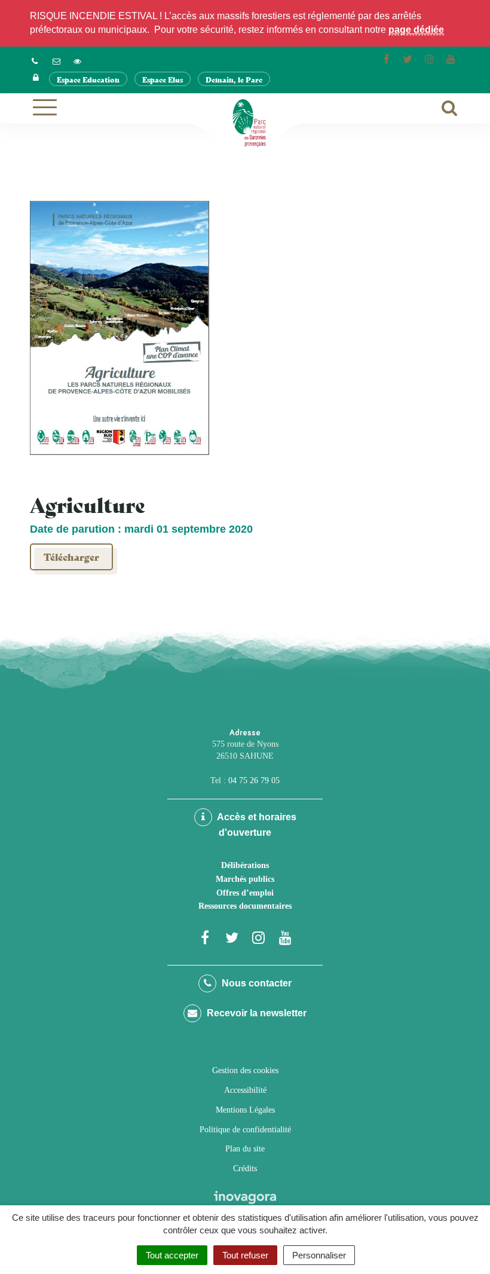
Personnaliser (319, 1255)
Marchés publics (245, 879)
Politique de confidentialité (245, 1129)
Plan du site (245, 1148)
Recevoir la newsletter (255, 1013)
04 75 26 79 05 (254, 780)
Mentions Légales (245, 1109)
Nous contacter (255, 983)
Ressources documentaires (245, 906)
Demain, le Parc (234, 79)
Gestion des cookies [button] (245, 1070)
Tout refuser (245, 1255)
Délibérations (245, 865)
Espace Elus (162, 79)
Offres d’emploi (245, 892)
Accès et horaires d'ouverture (255, 825)
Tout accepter (172, 1255)
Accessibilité (245, 1090)
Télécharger (71, 556)
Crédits (245, 1168)
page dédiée (416, 30)
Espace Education (88, 79)
